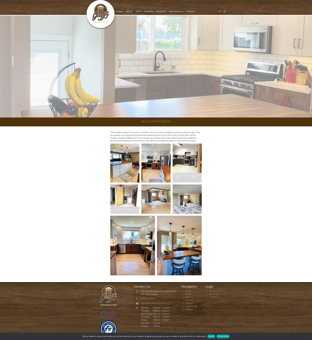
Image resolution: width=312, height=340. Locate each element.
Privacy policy (223, 336)
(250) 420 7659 (148, 299)
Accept (211, 336)
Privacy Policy (215, 291)
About (129, 12)
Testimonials (176, 12)
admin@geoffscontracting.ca (155, 303)
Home (120, 12)
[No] (309, 336)
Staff (138, 12)
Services (148, 12)
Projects (161, 12)
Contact (190, 12)
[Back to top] (308, 331)
